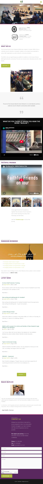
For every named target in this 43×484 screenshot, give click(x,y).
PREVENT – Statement (8, 356)
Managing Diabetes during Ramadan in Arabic (14, 263)
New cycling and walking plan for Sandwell (13, 297)
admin (5, 329)
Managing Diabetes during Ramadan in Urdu (14, 267)
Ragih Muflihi (7, 284)
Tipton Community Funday (9, 342)
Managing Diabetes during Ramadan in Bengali (14, 265)
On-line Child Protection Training (11, 283)
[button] (1, 12)
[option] (6, 202)
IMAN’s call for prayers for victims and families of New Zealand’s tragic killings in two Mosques (20, 326)
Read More (5, 292)
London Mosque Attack (8, 312)
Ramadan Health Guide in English (11, 261)
